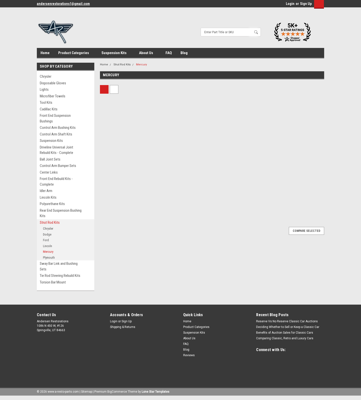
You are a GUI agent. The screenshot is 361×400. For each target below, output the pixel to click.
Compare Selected (306, 231)
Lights (44, 89)
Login (290, 4)
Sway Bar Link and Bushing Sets (59, 266)
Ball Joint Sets (50, 159)
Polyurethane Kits (52, 204)
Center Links (49, 172)
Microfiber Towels (52, 96)
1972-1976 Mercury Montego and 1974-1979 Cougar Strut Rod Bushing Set (181, 167)
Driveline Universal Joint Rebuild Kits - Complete (56, 150)
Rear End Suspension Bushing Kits (61, 213)
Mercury (48, 251)
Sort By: (164, 89)
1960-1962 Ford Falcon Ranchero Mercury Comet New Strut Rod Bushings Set (125, 167)
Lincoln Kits (48, 197)
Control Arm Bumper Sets (58, 165)
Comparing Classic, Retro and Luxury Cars (284, 338)
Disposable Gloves (53, 83)
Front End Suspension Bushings (55, 118)
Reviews (189, 355)
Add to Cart (126, 200)
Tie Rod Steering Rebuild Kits (60, 275)
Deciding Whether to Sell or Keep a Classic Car (287, 327)
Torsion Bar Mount (53, 282)
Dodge (47, 234)
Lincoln (47, 246)
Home (45, 53)
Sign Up (306, 4)
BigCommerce (117, 391)
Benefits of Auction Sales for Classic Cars (284, 332)
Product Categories (74, 53)
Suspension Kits (114, 53)
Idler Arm (46, 191)
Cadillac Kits (48, 109)
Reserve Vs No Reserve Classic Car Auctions (287, 321)
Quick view (126, 150)
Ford (46, 240)
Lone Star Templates (155, 391)
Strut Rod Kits (50, 222)
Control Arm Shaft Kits (56, 134)
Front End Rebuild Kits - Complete (56, 182)
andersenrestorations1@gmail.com (63, 4)
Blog (184, 53)
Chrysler (45, 76)
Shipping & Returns (122, 327)
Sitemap (86, 391)
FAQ (169, 53)
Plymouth (49, 257)
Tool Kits (46, 102)
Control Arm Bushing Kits (58, 127)
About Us (146, 53)
